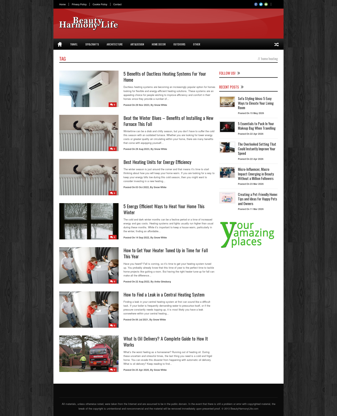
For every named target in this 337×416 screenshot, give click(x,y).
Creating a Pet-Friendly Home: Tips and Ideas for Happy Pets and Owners (258, 199)
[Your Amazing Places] (248, 248)
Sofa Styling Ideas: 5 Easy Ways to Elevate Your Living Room (256, 103)
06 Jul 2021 (142, 319)
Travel (74, 44)
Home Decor (159, 44)
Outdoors (179, 44)
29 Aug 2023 (142, 149)
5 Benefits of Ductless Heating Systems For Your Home (164, 76)
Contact (117, 4)
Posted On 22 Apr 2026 (250, 133)
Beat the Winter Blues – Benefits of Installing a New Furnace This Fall (168, 120)
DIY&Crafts (92, 44)
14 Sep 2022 (142, 237)
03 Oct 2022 (142, 187)
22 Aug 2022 (142, 281)
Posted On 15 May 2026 (251, 113)
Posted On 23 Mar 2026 (251, 184)
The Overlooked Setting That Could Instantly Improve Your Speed (257, 149)
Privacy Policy (79, 4)
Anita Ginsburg (162, 281)
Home (62, 4)
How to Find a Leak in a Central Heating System (164, 294)
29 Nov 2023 (142, 105)
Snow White (160, 105)
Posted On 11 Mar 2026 (251, 209)
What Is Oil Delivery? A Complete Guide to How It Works (165, 341)
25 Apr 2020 (142, 370)
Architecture (115, 44)
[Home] (59, 44)
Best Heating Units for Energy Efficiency (157, 161)
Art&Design (137, 44)
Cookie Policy (100, 4)
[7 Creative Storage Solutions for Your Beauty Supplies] (276, 44)
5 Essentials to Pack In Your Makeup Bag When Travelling (257, 126)
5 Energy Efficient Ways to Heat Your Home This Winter (163, 209)
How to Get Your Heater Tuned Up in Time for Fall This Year (165, 253)
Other (196, 44)
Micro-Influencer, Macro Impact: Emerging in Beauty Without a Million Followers (256, 174)
